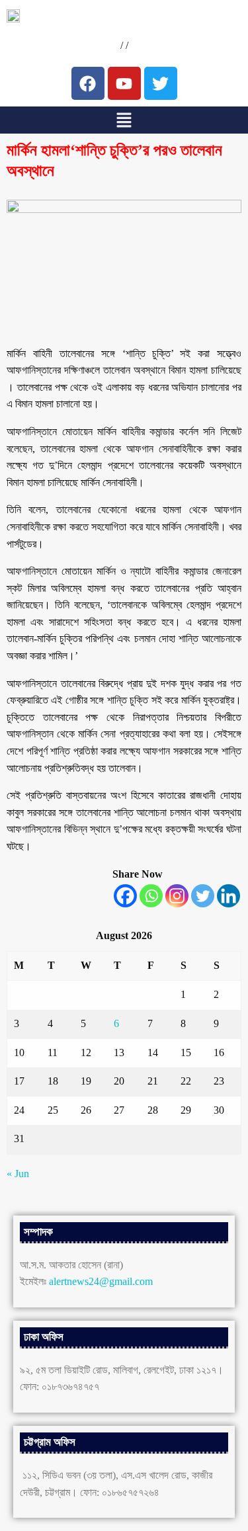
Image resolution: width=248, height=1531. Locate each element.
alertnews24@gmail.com (101, 1281)
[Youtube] (124, 83)
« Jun (18, 1173)
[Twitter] (202, 895)
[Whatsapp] (151, 895)
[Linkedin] (228, 895)
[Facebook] (125, 895)
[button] (123, 120)
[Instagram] (176, 895)
